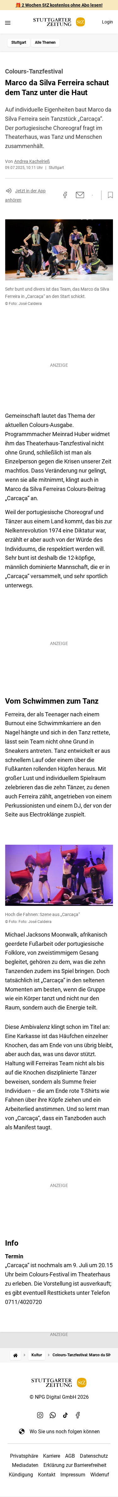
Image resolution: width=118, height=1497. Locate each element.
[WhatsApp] (53, 1415)
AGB (70, 1456)
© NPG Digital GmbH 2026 (59, 1397)
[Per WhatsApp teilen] (92, 195)
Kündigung (21, 1475)
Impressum (72, 1475)
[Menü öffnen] (7, 23)
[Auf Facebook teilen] (65, 195)
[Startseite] (15, 1355)
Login (107, 21)
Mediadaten (25, 1465)
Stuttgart (18, 42)
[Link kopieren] (53, 195)
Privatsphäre (24, 1456)
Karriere (51, 1456)
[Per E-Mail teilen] (80, 195)
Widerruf (99, 1475)
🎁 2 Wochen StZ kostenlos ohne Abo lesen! (59, 5)
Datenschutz (94, 1456)
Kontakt (46, 1475)
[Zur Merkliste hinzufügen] (108, 195)
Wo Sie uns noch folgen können (65, 1432)
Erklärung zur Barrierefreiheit (74, 1465)
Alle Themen (45, 42)
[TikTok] (65, 1415)
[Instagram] (40, 1415)
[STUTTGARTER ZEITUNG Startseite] (59, 22)
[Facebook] (78, 1415)
